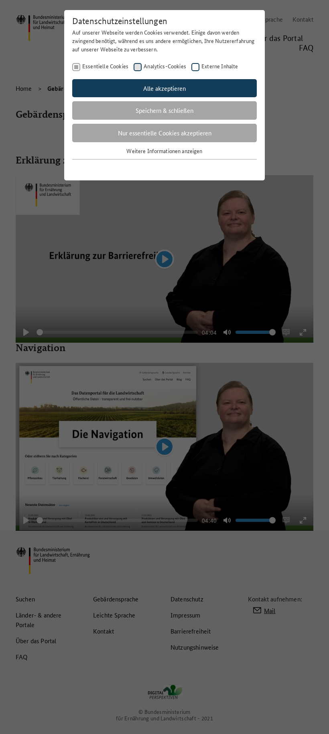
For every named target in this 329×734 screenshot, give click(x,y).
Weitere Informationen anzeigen (164, 151)
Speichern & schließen (164, 110)
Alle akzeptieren (164, 88)
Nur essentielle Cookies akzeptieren (164, 133)
